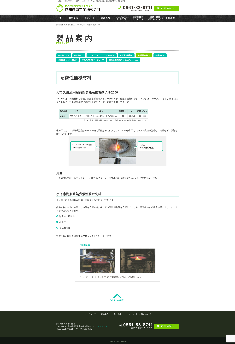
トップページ (90, 314)
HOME (60, 18)
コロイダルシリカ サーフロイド (101, 55)
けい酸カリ (78, 55)
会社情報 (117, 314)
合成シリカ (160, 55)
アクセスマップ (100, 326)
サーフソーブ (138, 18)
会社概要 (171, 18)
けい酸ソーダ (63, 55)
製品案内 (73, 18)
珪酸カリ (105, 18)
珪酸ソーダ (89, 18)
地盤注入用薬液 (126, 55)
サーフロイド (121, 18)
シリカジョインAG (154, 18)
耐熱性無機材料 (144, 55)
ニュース (130, 314)
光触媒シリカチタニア (67, 60)
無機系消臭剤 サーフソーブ (93, 60)
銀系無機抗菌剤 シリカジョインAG (123, 60)
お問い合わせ (145, 314)
